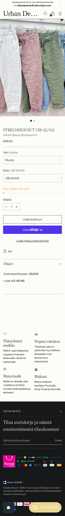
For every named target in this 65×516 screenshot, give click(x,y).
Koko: (14, 170)
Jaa (10, 251)
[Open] (8, 507)
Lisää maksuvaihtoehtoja (32, 241)
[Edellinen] (5, 4)
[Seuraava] (60, 4)
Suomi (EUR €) (14, 482)
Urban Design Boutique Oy (20, 135)
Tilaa (58, 440)
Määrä (7, 199)
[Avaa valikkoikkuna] (60, 13)
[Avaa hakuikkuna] (45, 13)
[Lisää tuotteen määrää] (17, 206)
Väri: (10, 152)
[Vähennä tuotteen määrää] (6, 206)
